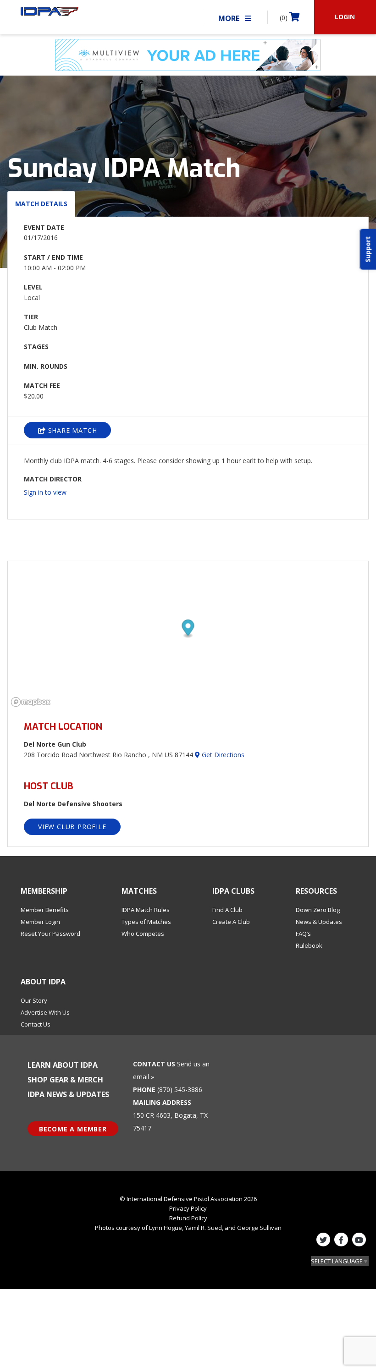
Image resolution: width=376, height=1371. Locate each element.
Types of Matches (146, 922)
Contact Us (35, 1024)
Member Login (40, 922)
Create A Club (231, 922)
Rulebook (309, 945)
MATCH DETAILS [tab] (41, 203)
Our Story (34, 1000)
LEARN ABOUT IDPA (63, 1065)
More (229, 18)
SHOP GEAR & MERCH (65, 1080)
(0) (284, 17)
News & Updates (319, 922)
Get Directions (222, 754)
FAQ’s (303, 933)
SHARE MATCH (71, 430)
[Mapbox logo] (31, 702)
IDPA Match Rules (146, 910)
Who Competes (143, 933)
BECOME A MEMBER (73, 1129)
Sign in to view (45, 492)
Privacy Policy (188, 1208)
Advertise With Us (45, 1012)
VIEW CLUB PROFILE (72, 826)
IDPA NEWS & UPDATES (68, 1094)
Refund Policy (188, 1218)
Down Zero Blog (318, 910)
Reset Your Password (50, 933)
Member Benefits (45, 910)
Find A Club (227, 910)
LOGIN (345, 16)
